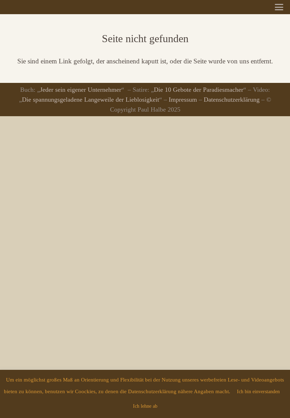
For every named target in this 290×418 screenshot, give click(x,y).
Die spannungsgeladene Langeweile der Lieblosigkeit (90, 99)
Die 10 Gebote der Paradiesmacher (198, 89)
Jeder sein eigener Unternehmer (80, 89)
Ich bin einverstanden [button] (258, 391)
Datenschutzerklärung (232, 99)
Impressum (183, 99)
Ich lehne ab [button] (145, 406)
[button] (279, 7)
